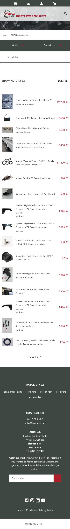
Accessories (35, 397)
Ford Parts (61, 391)
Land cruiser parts (13, 391)
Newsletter (35, 451)
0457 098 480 (35, 419)
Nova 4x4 (37, 524)
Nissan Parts (46, 391)
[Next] (48, 357)
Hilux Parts (31, 391)
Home (4, 35)
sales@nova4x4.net (35, 423)
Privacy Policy (46, 510)
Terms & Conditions (27, 510)
